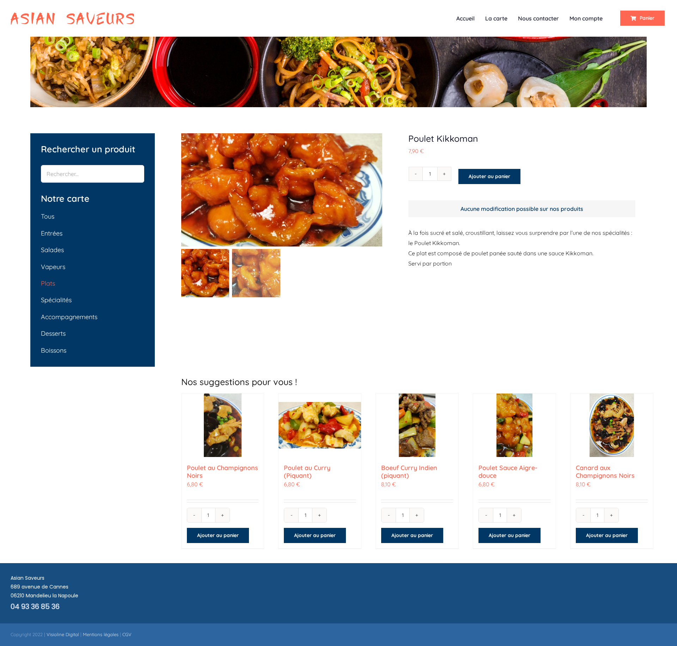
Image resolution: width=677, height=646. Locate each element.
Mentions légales (100, 634)
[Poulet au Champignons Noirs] (223, 425)
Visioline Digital (63, 634)
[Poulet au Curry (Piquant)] (320, 425)
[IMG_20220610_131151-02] (282, 189)
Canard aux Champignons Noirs (605, 472)
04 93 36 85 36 (35, 606)
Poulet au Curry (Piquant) (307, 472)
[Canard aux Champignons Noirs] (612, 425)
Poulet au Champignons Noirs (222, 472)
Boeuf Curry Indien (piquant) (409, 472)
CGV (127, 634)
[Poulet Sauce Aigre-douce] (514, 425)
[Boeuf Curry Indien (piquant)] (417, 425)
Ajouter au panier (489, 176)
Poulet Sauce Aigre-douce (507, 472)
